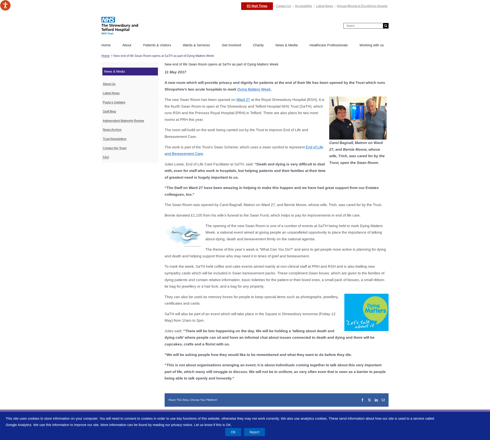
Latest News (324, 6)
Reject (254, 432)
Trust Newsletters (114, 139)
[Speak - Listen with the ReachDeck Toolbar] (5, 5)
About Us (109, 84)
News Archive (112, 129)
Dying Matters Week (254, 89)
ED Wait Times (257, 6)
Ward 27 (243, 100)
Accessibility (303, 6)
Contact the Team (115, 148)
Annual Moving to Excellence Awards (362, 6)
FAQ (106, 157)
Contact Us (283, 6)
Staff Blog (109, 111)
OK (233, 432)
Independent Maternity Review (123, 120)
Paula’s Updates (114, 102)
